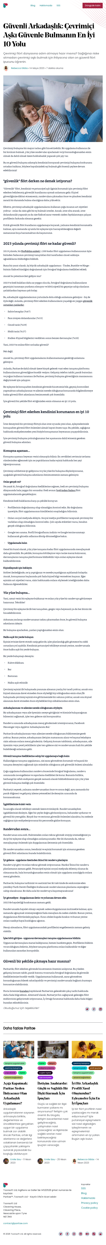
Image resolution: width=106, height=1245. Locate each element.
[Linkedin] (100, 1009)
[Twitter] (87, 1009)
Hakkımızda (46, 5)
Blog (33, 5)
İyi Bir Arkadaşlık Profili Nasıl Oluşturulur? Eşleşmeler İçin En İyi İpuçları (86, 1093)
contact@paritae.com (15, 1223)
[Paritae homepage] (5, 5)
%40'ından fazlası (66, 490)
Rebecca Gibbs (19, 68)
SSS (58, 5)
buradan (24, 991)
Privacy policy (89, 1203)
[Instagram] (74, 1234)
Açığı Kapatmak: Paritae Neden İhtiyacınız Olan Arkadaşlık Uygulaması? (15, 1093)
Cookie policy (89, 1207)
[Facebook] (94, 1009)
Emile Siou (15, 1159)
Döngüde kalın (92, 5)
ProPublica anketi (30, 251)
